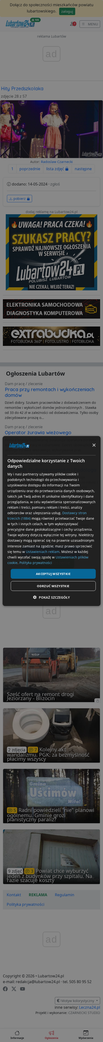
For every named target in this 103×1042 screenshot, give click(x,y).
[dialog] (52, 521)
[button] (51, 597)
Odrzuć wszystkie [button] (53, 586)
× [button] (94, 445)
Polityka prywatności (35, 562)
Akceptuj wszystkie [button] (53, 573)
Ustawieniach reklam (42, 551)
